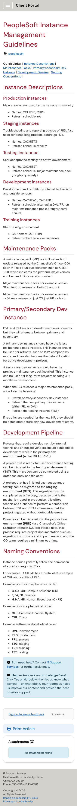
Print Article (23, 728)
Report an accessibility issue (20, 798)
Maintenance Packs (17, 68)
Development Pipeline (33, 72)
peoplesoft (16, 54)
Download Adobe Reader (18, 801)
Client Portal (27, 5)
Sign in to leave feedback (26, 714)
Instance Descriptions (39, 64)
